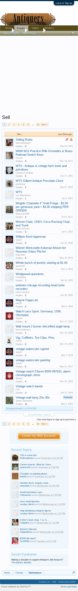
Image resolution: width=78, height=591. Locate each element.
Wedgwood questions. (30, 274)
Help (54, 582)
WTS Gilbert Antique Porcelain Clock (39, 180)
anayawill (24, 486)
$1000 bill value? (28, 538)
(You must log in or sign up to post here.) (56, 419)
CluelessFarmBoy (24, 173)
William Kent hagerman (31, 236)
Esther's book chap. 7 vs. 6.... (34, 520)
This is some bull (28, 455)
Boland (23, 476)
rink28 (19, 240)
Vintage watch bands (29, 386)
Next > (44, 124)
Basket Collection (28, 529)
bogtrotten (20, 255)
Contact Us (44, 582)
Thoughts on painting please (33, 473)
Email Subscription (67, 582)
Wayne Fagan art (27, 300)
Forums (21, 28)
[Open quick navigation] (73, 572)
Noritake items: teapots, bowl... (35, 483)
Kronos (19, 158)
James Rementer (24, 401)
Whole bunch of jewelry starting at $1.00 (41, 262)
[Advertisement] (39, 74)
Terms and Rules (68, 586)
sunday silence (27, 504)
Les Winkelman (23, 195)
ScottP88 (24, 541)
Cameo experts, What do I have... (36, 464)
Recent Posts (29, 33)
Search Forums (11, 33)
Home (8, 28)
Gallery (35, 28)
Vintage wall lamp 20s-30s (33, 397)
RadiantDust (26, 532)
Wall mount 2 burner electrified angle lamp (43, 326)
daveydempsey (23, 143)
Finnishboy (21, 277)
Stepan (19, 318)
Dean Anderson (23, 329)
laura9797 (20, 266)
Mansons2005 (22, 214)
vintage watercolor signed (32, 349)
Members (49, 28)
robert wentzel (22, 292)
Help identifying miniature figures (35, 510)
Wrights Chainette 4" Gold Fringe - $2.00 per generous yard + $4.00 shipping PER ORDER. (42, 207)
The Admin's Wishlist (21, 562)
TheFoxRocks (23, 228)
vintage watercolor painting (33, 360)
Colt (17, 389)
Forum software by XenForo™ (16, 586)
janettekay (21, 184)
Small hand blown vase (31, 492)
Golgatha (24, 522)
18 (38, 124)
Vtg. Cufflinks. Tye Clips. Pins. (35, 337)
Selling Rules (24, 139)
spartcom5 (25, 467)
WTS (19, 192)
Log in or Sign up (64, 3)
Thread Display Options (39, 414)
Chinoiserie (25, 495)
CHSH (19, 341)
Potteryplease (26, 458)
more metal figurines (30, 501)
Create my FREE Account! (39, 436)
